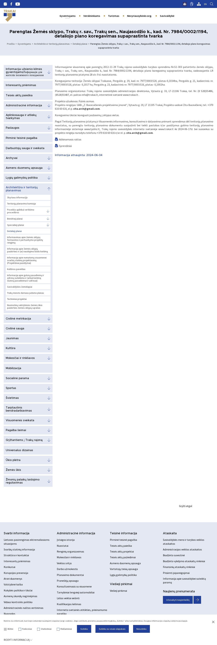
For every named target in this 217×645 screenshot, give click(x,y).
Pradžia (11, 43)
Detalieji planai (80, 43)
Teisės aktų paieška (19, 95)
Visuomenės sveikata (20, 420)
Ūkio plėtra (13, 460)
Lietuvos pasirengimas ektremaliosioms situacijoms (27, 541)
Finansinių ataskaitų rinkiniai (179, 567)
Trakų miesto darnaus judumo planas (25, 293)
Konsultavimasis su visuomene (74, 586)
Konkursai (9, 567)
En (205, 4)
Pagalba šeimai (16, 430)
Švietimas (12, 398)
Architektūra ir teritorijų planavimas (52, 43)
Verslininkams (91, 15)
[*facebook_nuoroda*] (11, 4)
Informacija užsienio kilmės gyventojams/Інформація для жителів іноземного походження (25, 72)
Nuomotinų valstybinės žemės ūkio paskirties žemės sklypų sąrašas (24, 306)
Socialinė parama (17, 378)
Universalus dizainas (19, 450)
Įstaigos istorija (66, 539)
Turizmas (113, 15)
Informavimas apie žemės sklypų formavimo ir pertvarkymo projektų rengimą (25, 240)
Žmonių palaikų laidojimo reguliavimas (23, 481)
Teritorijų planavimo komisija (21, 203)
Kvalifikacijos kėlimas (69, 604)
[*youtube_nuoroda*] (17, 4)
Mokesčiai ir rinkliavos (20, 358)
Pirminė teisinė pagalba (21, 138)
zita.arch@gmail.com (86, 108)
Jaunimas (12, 338)
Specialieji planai (15, 225)
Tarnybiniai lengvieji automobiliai (75, 592)
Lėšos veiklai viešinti (68, 598)
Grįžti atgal (185, 506)
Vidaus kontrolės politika (18, 602)
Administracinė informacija (24, 105)
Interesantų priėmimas (21, 85)
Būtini (10, 628)
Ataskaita (170, 533)
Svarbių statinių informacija (19, 549)
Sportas (11, 388)
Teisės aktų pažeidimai (123, 557)
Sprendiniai (65, 146)
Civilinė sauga (15, 328)
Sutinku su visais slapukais (112, 628)
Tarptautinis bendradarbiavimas (19, 409)
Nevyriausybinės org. (139, 15)
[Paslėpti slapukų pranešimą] (213, 622)
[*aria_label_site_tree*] (199, 4)
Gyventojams (67, 15)
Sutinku (84, 628)
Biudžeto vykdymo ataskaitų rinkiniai (184, 561)
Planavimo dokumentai (70, 575)
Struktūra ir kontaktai (16, 555)
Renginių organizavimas (70, 551)
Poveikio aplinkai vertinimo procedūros (20, 211)
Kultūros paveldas (16, 269)
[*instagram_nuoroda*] (5, 4)
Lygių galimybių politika (22, 177)
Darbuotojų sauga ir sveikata (25, 148)
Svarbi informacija (16, 533)
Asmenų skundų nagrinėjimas (20, 596)
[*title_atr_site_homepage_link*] (9, 16)
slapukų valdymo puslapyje (175, 621)
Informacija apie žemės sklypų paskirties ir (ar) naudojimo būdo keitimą (27, 250)
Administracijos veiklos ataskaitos (182, 549)
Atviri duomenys (13, 578)
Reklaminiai (66, 628)
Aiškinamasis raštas (70, 139)
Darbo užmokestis (67, 569)
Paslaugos (12, 127)
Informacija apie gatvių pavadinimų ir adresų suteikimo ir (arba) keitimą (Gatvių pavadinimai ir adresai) (25, 278)
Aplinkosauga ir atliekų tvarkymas (21, 117)
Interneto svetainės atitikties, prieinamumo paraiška (82, 611)
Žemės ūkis (13, 470)
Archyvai (11, 158)
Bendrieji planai (15, 218)
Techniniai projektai (17, 299)
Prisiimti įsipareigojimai (176, 573)
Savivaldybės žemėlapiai (19, 286)
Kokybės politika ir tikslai (18, 590)
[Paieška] (211, 4)
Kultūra (10, 348)
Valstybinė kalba (13, 584)
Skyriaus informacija (17, 197)
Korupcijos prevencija (16, 573)
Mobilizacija (13, 368)
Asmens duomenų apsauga (24, 168)
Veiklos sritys (64, 563)
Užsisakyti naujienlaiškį (178, 599)
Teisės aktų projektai (122, 551)
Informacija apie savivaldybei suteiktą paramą (184, 580)
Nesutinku (141, 628)
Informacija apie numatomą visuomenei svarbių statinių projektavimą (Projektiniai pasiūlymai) (27, 260)
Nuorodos (9, 613)
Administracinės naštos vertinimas (23, 608)
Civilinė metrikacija (18, 318)
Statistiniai (46, 628)
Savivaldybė (167, 15)
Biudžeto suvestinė (174, 555)
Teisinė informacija (123, 533)
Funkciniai (27, 628)
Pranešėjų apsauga (67, 580)
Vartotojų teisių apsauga (124, 569)
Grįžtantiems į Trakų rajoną (24, 440)
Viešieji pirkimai (121, 584)
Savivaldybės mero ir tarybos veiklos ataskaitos (183, 541)
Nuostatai (62, 545)
